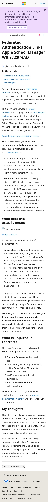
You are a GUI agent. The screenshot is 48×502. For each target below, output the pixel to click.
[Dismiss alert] (45, 10)
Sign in (43, 3)
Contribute (6, 491)
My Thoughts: (10, 82)
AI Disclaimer (7, 487)
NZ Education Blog (17, 35)
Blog (37, 487)
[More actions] (43, 35)
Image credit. (8, 234)
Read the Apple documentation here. (20, 136)
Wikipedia (12, 152)
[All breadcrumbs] (4, 35)
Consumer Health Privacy (13, 494)
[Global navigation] (2, 3)
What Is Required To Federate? (17, 79)
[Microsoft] (24, 3)
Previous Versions (24, 487)
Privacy (17, 491)
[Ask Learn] (39, 35)
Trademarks (7, 498)
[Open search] (36, 3)
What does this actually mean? (17, 76)
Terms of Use (34, 494)
